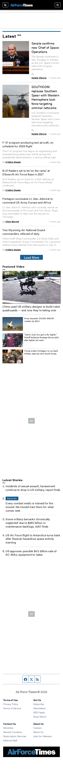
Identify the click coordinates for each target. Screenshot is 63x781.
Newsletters (39, 708)
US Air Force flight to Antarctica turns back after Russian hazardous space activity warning (33, 538)
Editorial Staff (10, 740)
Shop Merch (39, 716)
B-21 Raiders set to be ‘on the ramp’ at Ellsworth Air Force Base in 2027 (26, 172)
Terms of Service (12, 708)
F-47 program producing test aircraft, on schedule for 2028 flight (27, 144)
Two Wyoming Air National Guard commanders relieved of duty (23, 232)
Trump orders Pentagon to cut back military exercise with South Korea (41, 352)
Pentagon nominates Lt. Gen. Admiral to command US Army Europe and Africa (27, 200)
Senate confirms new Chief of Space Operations (45, 47)
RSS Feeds (39, 712)
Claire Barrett (12, 221)
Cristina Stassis (13, 162)
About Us (38, 732)
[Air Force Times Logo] (21, 4)
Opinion (12, 498)
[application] (31, 287)
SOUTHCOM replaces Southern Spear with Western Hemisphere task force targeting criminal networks (45, 97)
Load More (31, 257)
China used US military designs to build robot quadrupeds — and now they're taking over (31, 308)
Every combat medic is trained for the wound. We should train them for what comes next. (30, 507)
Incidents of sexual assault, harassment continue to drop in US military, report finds (33, 488)
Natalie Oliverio (39, 77)
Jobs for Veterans (42, 736)
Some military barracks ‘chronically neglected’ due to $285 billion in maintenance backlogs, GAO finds (28, 522)
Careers (37, 727)
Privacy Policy (10, 704)
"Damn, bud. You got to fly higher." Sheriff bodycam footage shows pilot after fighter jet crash (41, 337)
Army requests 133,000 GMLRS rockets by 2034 (39, 320)
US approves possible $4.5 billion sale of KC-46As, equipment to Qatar (31, 553)
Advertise (8, 727)
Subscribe (38, 704)
